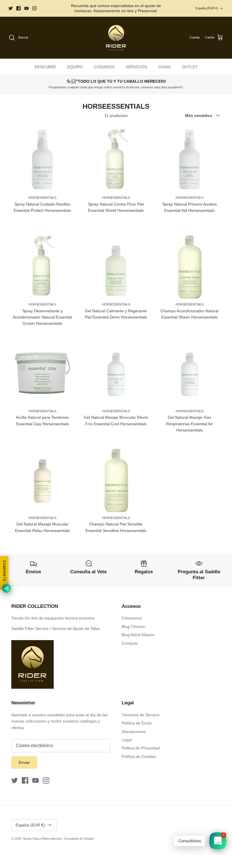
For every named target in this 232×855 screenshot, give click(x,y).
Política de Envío (137, 723)
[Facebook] (18, 8)
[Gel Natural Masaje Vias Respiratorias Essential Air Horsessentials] (190, 372)
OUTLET (190, 67)
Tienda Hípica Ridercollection (42, 838)
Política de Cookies (139, 756)
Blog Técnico (133, 626)
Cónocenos (132, 618)
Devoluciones (134, 731)
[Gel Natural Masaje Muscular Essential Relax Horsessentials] (42, 479)
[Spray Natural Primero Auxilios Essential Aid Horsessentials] (190, 159)
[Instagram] (34, 8)
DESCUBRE (45, 67)
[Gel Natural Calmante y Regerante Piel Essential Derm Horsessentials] (116, 265)
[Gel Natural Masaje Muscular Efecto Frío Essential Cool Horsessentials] (116, 372)
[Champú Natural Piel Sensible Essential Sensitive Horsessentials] (116, 479)
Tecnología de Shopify (79, 838)
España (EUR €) (207, 8)
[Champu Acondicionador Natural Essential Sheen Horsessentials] (190, 265)
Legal (127, 740)
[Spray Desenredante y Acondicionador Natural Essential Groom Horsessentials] (42, 265)
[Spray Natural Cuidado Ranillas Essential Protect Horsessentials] (42, 159)
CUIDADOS (104, 67)
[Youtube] (26, 8)
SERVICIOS (136, 67)
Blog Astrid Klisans (138, 634)
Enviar (24, 762)
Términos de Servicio (141, 715)
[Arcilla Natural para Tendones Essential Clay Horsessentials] (42, 372)
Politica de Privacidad (141, 748)
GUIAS (164, 67)
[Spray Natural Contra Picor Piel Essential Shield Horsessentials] (116, 159)
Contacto (130, 643)
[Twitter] (10, 8)
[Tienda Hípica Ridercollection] (116, 37)
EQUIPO (75, 67)
